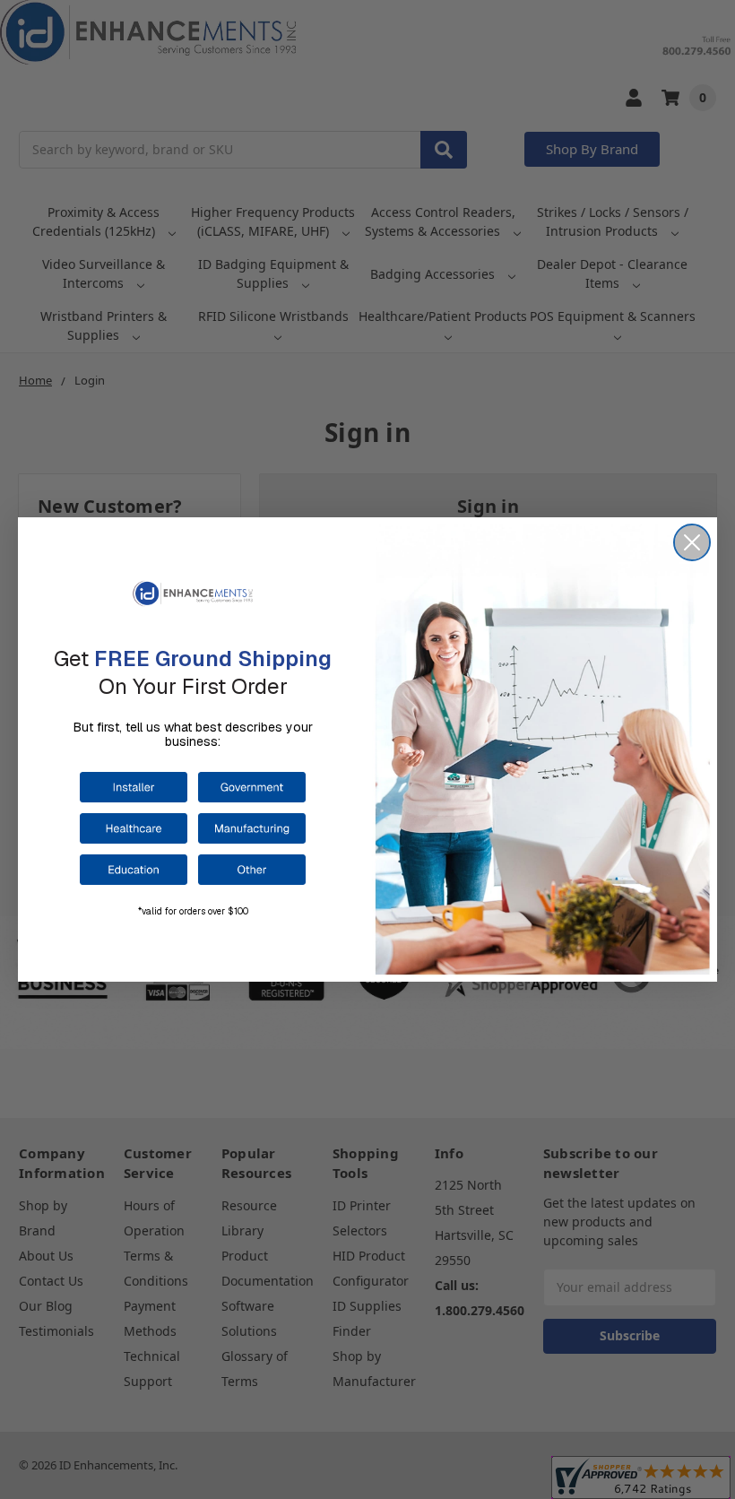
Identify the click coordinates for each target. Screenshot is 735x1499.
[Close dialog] (692, 542)
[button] (133, 787)
